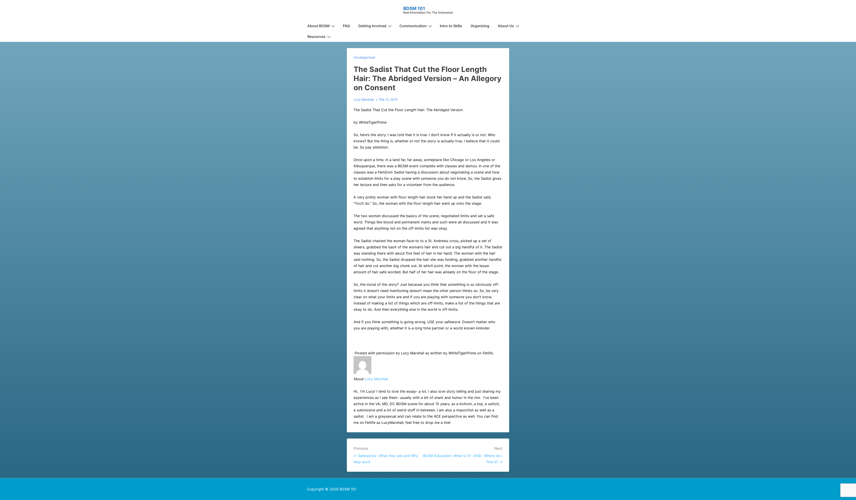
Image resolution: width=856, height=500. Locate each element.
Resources (316, 36)
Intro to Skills (451, 26)
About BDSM (318, 26)
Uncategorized (364, 57)
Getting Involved (372, 26)
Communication (413, 26)
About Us (506, 26)
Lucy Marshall (376, 379)
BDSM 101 (414, 8)
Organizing (480, 26)
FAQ (346, 26)
